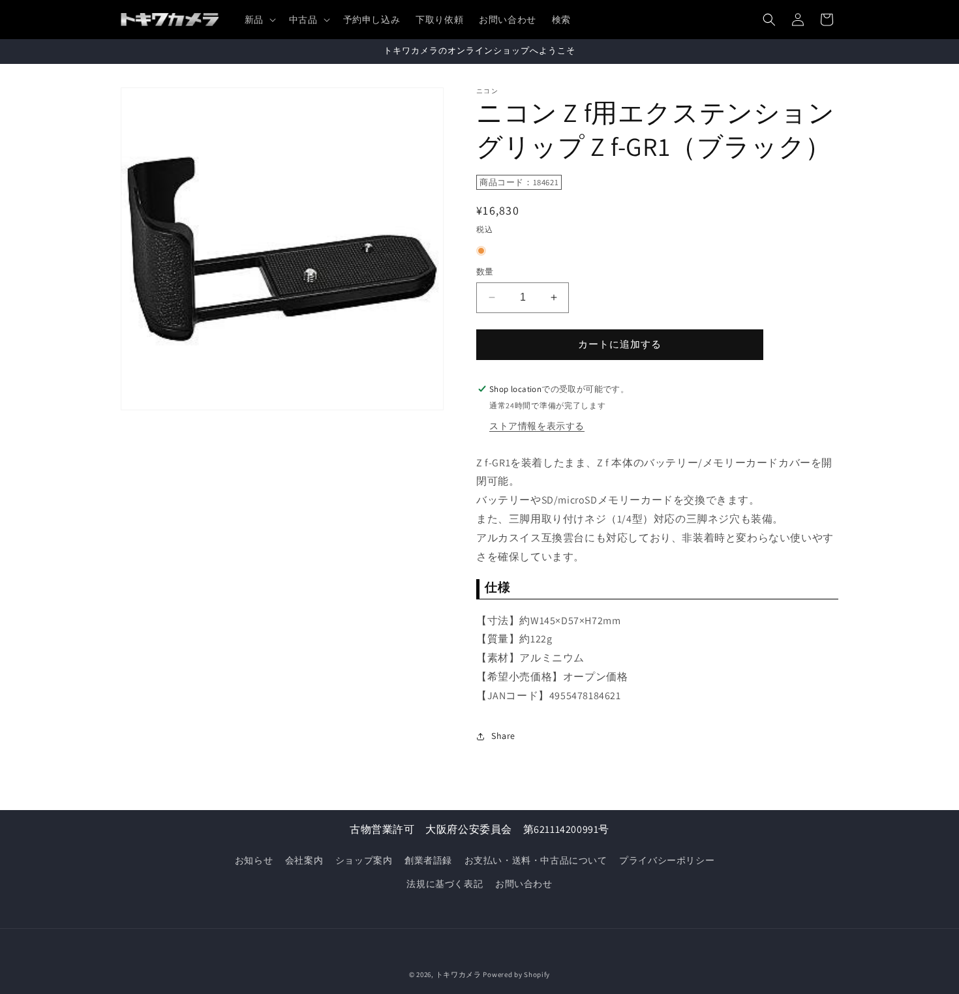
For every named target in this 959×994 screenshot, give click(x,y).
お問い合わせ (524, 884)
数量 (485, 271)
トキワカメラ (458, 974)
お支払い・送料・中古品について (535, 860)
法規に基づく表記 (444, 884)
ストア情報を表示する (537, 426)
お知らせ (254, 860)
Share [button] (503, 736)
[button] (259, 19)
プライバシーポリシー (666, 860)
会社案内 (304, 860)
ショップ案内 (364, 860)
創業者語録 (428, 860)
